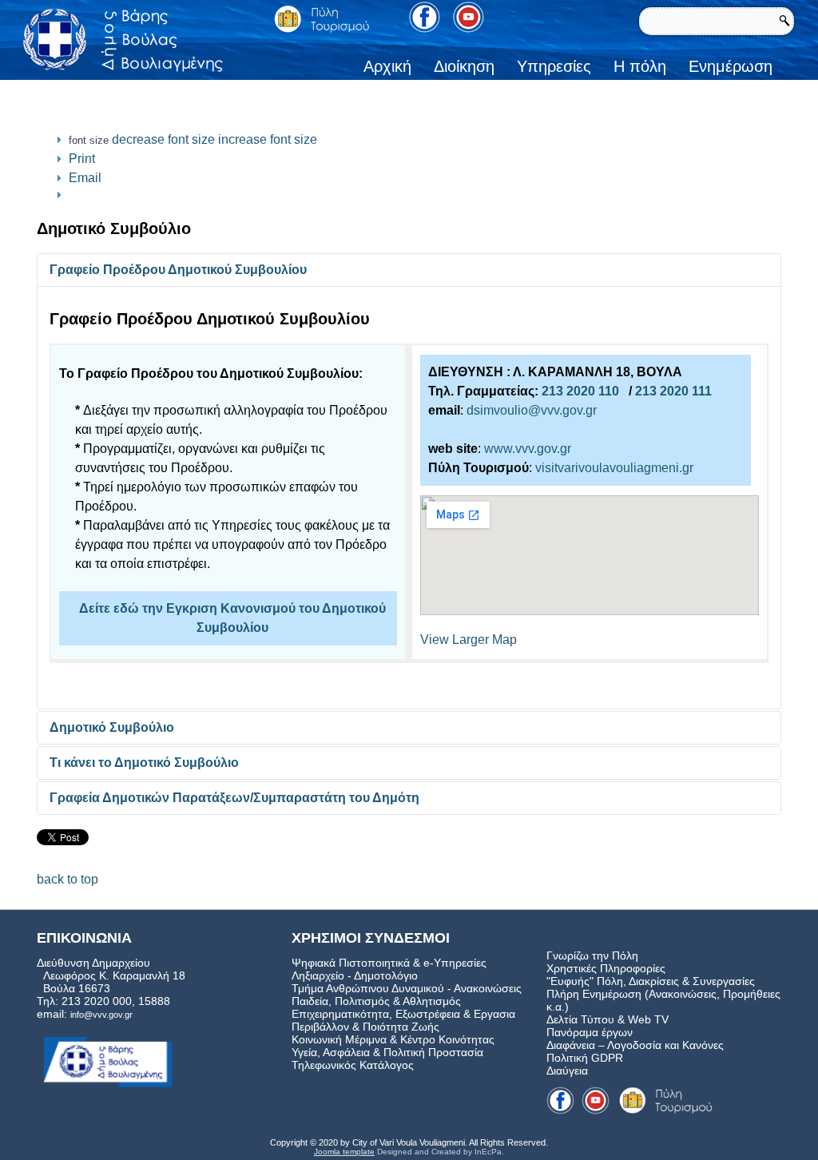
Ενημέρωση (730, 66)
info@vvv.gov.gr (101, 1014)
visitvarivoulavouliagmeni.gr (614, 468)
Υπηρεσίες (554, 66)
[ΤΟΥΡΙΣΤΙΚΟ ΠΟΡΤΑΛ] (322, 19)
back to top (67, 879)
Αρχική (387, 66)
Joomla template (344, 1151)
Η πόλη (640, 66)
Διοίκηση (464, 66)
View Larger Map (468, 639)
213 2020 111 (673, 391)
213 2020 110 (580, 391)
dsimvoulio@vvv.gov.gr (532, 410)
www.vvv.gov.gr (527, 448)
